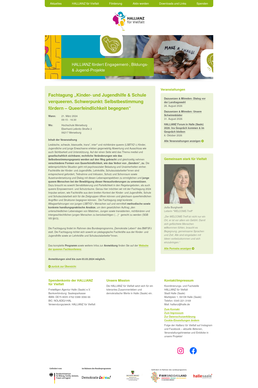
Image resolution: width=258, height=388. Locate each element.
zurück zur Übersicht (63, 266)
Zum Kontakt (172, 309)
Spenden (202, 3)
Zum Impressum (173, 313)
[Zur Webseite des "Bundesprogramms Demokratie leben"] (62, 376)
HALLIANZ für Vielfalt (85, 3)
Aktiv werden (141, 3)
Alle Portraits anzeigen (177, 248)
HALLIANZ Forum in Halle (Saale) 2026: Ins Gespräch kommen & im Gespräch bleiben (184, 127)
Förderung (115, 3)
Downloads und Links (172, 3)
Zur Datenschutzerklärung (180, 316)
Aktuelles (56, 3)
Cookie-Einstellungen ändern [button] (181, 320)
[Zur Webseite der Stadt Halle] (202, 375)
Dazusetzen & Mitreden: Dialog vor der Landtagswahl (185, 100)
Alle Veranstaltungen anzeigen (182, 141)
